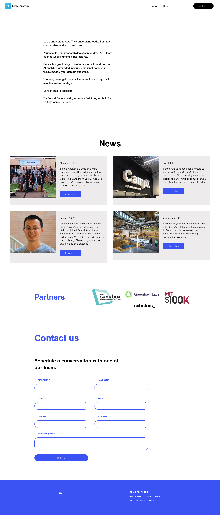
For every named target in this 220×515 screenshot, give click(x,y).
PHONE (101, 398)
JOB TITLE (103, 416)
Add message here (46, 433)
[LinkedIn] (60, 493)
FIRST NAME (44, 380)
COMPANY (43, 416)
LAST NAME (103, 380)
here (67, 102)
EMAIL (41, 398)
